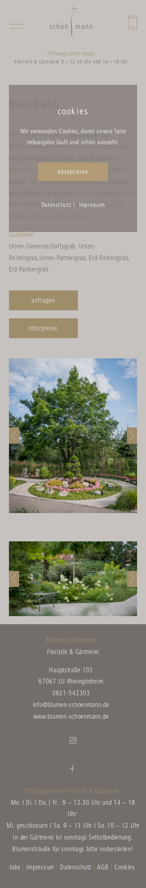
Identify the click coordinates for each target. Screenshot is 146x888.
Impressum (92, 205)
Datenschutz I (58, 205)
